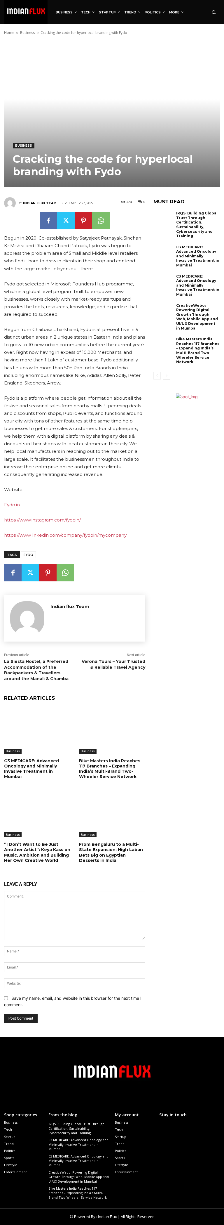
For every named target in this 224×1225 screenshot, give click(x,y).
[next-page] (166, 376)
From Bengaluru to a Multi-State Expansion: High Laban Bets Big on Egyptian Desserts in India (111, 852)
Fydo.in (12, 504)
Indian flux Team (40, 203)
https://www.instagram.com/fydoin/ (42, 520)
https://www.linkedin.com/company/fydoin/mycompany (65, 535)
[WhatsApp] (101, 220)
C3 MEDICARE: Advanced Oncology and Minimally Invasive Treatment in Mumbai (31, 768)
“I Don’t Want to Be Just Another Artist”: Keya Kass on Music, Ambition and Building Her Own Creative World (37, 852)
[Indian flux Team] (11, 203)
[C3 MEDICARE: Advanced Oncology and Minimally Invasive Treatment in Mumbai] (37, 730)
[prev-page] (157, 376)
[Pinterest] (83, 220)
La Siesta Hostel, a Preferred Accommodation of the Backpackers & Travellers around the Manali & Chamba (36, 670)
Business (27, 32)
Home (9, 32)
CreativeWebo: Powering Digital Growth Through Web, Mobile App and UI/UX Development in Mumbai (197, 316)
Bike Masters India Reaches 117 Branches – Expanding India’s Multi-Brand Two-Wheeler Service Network (109, 768)
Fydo (28, 555)
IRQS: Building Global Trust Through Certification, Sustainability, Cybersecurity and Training (197, 224)
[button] (214, 12)
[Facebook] (48, 220)
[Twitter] (66, 220)
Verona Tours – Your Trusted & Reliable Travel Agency (113, 664)
